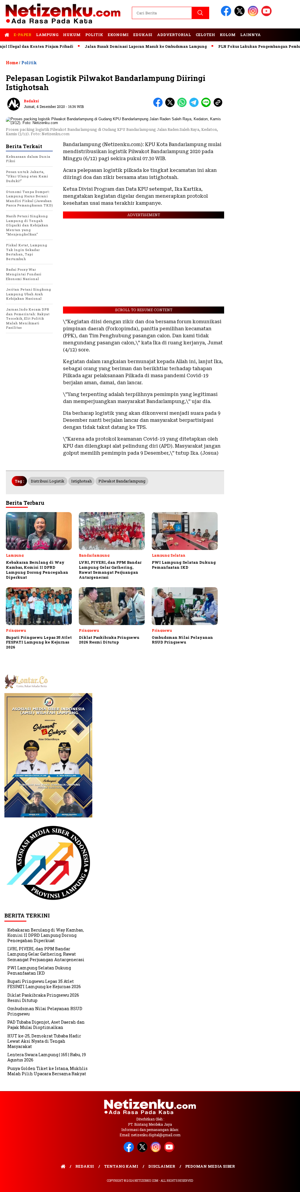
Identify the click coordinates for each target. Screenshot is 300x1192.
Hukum (72, 34)
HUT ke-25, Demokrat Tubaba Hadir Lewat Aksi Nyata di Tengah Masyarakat (44, 1041)
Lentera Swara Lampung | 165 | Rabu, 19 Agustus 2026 (46, 1057)
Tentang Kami (121, 1166)
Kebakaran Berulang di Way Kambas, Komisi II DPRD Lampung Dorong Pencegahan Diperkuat (45, 935)
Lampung (47, 34)
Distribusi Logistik (47, 481)
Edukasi (142, 34)
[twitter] (240, 15)
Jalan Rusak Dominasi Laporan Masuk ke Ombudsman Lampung (128, 46)
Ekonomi (118, 34)
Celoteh (205, 34)
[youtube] (267, 15)
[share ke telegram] (195, 106)
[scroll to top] (286, 1183)
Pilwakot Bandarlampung (121, 481)
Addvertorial (174, 34)
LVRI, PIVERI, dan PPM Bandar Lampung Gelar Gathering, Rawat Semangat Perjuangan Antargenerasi (45, 954)
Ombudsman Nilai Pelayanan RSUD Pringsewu (44, 1011)
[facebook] (227, 15)
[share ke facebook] (159, 106)
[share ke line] (207, 106)
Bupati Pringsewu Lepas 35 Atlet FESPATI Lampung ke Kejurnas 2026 (44, 983)
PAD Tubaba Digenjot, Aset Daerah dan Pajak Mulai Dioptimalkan (46, 1024)
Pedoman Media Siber (210, 1166)
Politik (94, 34)
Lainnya (250, 34)
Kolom (228, 34)
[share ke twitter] (171, 106)
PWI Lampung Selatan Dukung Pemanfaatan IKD (39, 970)
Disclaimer (161, 1166)
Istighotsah (81, 481)
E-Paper (22, 34)
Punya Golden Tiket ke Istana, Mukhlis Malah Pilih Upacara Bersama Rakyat (47, 1071)
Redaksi (31, 101)
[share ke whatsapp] (183, 106)
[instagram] (254, 15)
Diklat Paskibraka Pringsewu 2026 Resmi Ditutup (43, 997)
